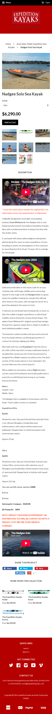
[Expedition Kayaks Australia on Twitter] (11, 666)
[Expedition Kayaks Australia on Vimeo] (41, 666)
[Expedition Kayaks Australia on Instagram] (26, 666)
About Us (26, 652)
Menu (8, 2)
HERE (33, 487)
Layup (4, 100)
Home (8, 44)
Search (26, 648)
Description (25, 172)
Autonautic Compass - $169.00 (16, 504)
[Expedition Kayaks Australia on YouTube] (33, 666)
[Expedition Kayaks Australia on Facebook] (18, 666)
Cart (47, 2)
